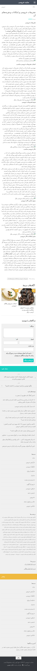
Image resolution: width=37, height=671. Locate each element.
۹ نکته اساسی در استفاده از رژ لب (17, 551)
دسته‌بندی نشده (29, 480)
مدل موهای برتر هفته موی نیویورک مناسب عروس (18, 532)
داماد (32, 475)
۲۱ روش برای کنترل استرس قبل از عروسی (13, 549)
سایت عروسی (23, 2)
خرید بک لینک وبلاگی (30, 569)
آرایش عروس (30, 462)
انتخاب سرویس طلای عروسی (10, 517)
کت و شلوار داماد (29, 502)
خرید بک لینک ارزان (30, 564)
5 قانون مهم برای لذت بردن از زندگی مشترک (26, 517)
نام (16, 339)
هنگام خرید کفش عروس (26, 539)
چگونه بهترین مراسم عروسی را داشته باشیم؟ (26, 542)
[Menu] (34, 2)
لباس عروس (30, 506)
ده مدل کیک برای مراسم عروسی (24, 406)
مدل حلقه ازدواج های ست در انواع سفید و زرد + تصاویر (18, 435)
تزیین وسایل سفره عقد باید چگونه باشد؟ (22, 431)
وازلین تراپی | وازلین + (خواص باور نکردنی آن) (11, 539)
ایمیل (32, 339)
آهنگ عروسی (30, 467)
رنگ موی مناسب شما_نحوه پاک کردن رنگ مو (22, 529)
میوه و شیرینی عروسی (25, 534)
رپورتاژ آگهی (30, 484)
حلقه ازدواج (30, 471)
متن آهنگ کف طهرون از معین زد (24, 395)
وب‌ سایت (31, 346)
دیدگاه (32, 326)
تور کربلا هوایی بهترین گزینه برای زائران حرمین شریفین (18, 446)
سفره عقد (31, 493)
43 (33, 458)
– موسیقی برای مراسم (10, 554)
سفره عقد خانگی (8, 529)
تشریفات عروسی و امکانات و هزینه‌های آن (18, 278)
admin (30, 19)
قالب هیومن (10, 665)
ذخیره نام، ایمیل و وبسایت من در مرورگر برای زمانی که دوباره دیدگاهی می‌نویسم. (20, 354)
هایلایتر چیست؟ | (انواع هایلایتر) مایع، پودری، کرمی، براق (27, 310)
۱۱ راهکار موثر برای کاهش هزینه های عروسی (17, 547)
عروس (3, 7)
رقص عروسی (30, 489)
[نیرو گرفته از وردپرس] (22, 665)
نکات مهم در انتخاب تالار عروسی (13, 534)
